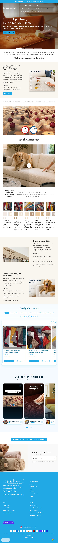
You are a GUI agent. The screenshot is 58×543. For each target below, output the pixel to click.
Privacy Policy (6, 508)
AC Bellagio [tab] (49, 313)
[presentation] (11, 214)
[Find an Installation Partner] (52, 539)
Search (32, 484)
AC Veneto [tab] (32, 313)
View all (52, 193)
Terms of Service (7, 512)
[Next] (54, 322)
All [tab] (6, 313)
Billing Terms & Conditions (37, 512)
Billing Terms (6, 505)
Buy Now (39, 8)
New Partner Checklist (9, 510)
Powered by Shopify (29, 537)
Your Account (33, 505)
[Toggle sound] (20, 385)
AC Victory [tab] (23, 313)
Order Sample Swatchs (36, 508)
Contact (32, 491)
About (38, 11)
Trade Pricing (27, 11)
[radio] (5, 214)
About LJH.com (34, 494)
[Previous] (50, 322)
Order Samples (26, 8)
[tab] (27, 427)
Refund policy (33, 486)
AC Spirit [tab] (41, 313)
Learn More (7, 93)
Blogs (31, 496)
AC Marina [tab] (24, 316)
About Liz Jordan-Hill (35, 515)
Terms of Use (48, 461)
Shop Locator (31, 6)
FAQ (31, 489)
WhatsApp (20, 495)
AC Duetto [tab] (33, 316)
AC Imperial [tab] (14, 313)
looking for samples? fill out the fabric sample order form (29, 439)
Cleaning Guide (34, 510)
